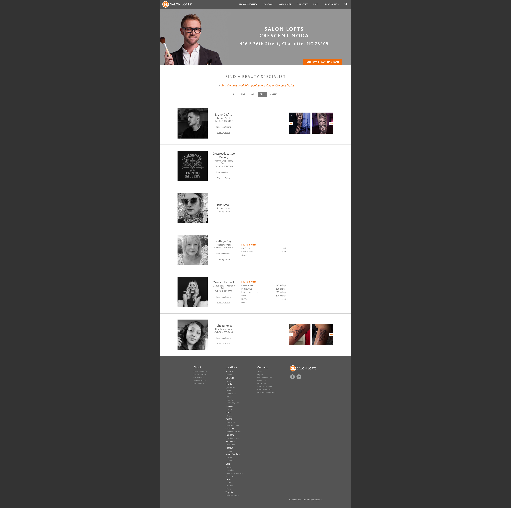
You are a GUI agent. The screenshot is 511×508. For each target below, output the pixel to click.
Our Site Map (198, 377)
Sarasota (229, 400)
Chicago (229, 416)
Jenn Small (223, 205)
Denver (229, 381)
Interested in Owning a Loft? (322, 62)
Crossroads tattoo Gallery (224, 155)
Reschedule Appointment (266, 393)
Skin (262, 94)
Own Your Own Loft (264, 377)
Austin (228, 483)
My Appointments (248, 4)
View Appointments (264, 387)
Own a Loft (285, 4)
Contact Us (261, 380)
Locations (268, 4)
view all (244, 255)
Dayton (229, 467)
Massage (274, 94)
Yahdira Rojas (223, 326)
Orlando (229, 397)
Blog (315, 4)
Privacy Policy (198, 384)
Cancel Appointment (265, 390)
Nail (253, 94)
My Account (330, 4)
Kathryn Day (223, 241)
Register (260, 374)
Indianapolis (230, 422)
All (234, 94)
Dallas (228, 489)
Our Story (302, 4)
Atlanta (229, 409)
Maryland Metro (232, 438)
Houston (229, 486)
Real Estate (261, 384)
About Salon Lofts (200, 371)
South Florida (231, 394)
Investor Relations (199, 374)
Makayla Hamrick (223, 282)
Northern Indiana (232, 425)
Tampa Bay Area (232, 403)
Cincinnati (230, 476)
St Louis (229, 451)
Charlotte (229, 461)
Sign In (259, 371)
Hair (243, 94)
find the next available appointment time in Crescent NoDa (257, 85)
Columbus (230, 470)
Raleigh (229, 458)
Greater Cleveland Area (234, 473)
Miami (228, 391)
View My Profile (223, 133)
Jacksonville (230, 388)
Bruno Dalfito (223, 114)
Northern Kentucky (233, 432)
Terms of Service (199, 380)
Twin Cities (230, 445)
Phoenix (229, 375)
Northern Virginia (232, 495)
